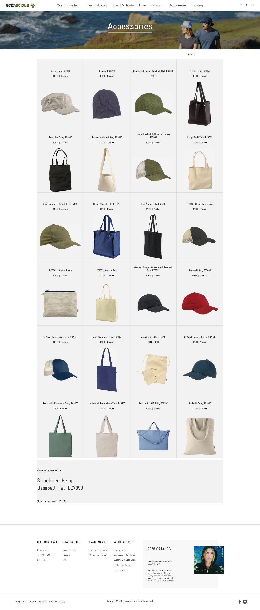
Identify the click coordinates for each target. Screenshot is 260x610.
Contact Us (42, 550)
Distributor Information (124, 555)
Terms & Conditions (38, 601)
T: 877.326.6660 (44, 555)
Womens (158, 5)
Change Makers (96, 5)
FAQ (65, 560)
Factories (67, 555)
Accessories (178, 5)
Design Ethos (69, 550)
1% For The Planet (97, 555)
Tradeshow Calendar (123, 565)
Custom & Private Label (125, 560)
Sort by (190, 54)
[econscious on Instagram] (245, 602)
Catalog (197, 5)
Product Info (119, 550)
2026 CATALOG (159, 549)
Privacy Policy (20, 601)
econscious (130, 601)
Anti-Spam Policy (57, 601)
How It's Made (123, 5)
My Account (119, 570)
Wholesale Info (68, 5)
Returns (41, 560)
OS (39, 494)
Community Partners (97, 550)
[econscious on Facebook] (240, 602)
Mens (143, 5)
